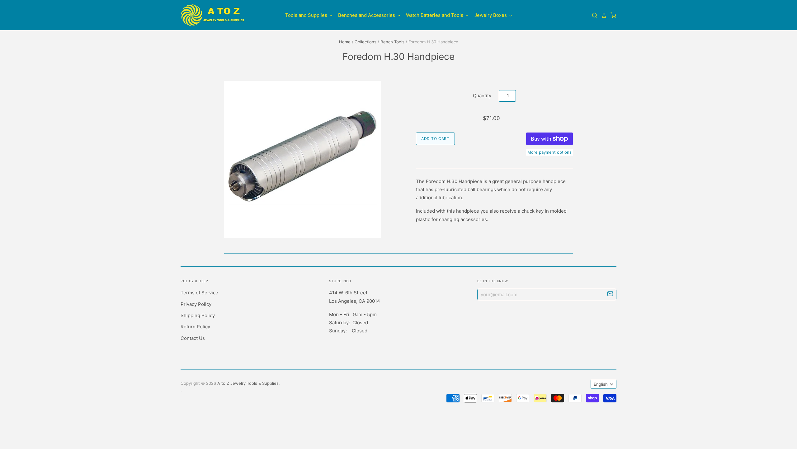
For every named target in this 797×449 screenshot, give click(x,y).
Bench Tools (392, 41)
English (601, 384)
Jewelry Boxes (491, 15)
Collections (365, 41)
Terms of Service (199, 293)
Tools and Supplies (306, 15)
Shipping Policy (198, 315)
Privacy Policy (196, 304)
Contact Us (193, 338)
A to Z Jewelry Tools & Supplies (248, 383)
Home (345, 41)
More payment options (549, 152)
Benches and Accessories (367, 15)
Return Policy (195, 327)
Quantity (482, 96)
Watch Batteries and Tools (435, 15)
